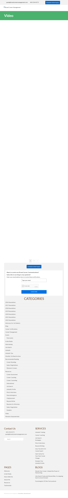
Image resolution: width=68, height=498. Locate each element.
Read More (10, 47)
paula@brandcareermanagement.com (17, 2)
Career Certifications (11, 329)
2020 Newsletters (10, 314)
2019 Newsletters (10, 311)
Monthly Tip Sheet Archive (13, 356)
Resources (8, 371)
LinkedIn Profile (11, 389)
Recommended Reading (12, 359)
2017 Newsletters (10, 305)
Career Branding (11, 362)
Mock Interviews (11, 392)
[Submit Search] (5, 439)
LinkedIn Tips (9, 353)
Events (7, 335)
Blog (6, 326)
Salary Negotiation (12, 407)
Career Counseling (12, 380)
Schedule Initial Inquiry (52, 2)
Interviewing (9, 344)
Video (7, 413)
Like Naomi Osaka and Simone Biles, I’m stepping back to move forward (49, 477)
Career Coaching (11, 377)
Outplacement (11, 398)
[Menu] (62, 7)
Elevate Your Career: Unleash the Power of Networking (47, 471)
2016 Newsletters (10, 302)
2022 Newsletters (10, 320)
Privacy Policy (20, 493)
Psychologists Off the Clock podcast (45, 481)
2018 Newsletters (10, 308)
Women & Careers (12, 368)
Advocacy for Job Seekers (12, 323)
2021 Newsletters (10, 317)
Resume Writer (11, 401)
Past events (10, 338)
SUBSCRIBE (34, 291)
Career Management (11, 332)
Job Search (8, 347)
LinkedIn (7, 350)
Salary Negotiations (12, 365)
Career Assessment (12, 374)
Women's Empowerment (12, 416)
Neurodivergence (12, 395)
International (10, 383)
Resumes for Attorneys (13, 404)
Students (9, 410)
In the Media (9, 341)
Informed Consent (27, 493)
